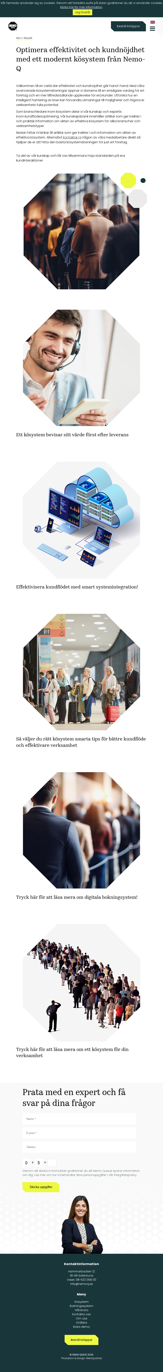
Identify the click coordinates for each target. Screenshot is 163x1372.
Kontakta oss (81, 1314)
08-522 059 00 (86, 1280)
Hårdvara (81, 1310)
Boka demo (81, 1327)
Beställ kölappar (128, 26)
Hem (19, 38)
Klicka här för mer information (81, 7)
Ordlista (81, 1323)
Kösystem (82, 1302)
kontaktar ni (72, 137)
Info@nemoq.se (81, 1284)
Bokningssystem (81, 1306)
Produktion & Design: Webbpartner (81, 1358)
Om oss (81, 1318)
